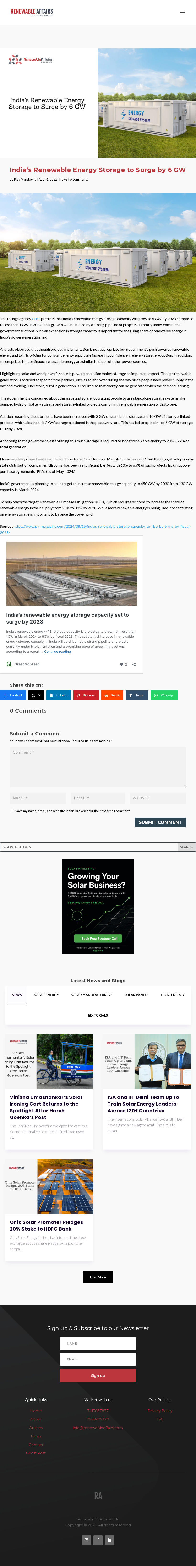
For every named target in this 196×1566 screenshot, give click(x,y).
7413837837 (98, 1411)
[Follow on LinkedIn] (109, 1540)
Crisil (36, 318)
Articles (36, 1427)
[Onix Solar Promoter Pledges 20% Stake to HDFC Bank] (49, 1186)
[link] (13, 695)
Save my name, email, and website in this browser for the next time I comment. (72, 811)
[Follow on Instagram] (86, 1540)
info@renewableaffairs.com (98, 1427)
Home (36, 1411)
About (36, 1419)
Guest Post (36, 1453)
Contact (36, 1444)
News (63, 179)
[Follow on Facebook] (98, 1540)
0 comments (79, 179)
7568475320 (98, 1419)
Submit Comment (160, 822)
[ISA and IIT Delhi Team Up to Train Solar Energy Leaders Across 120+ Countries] (147, 1061)
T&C (160, 1419)
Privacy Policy (160, 1411)
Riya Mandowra (25, 179)
